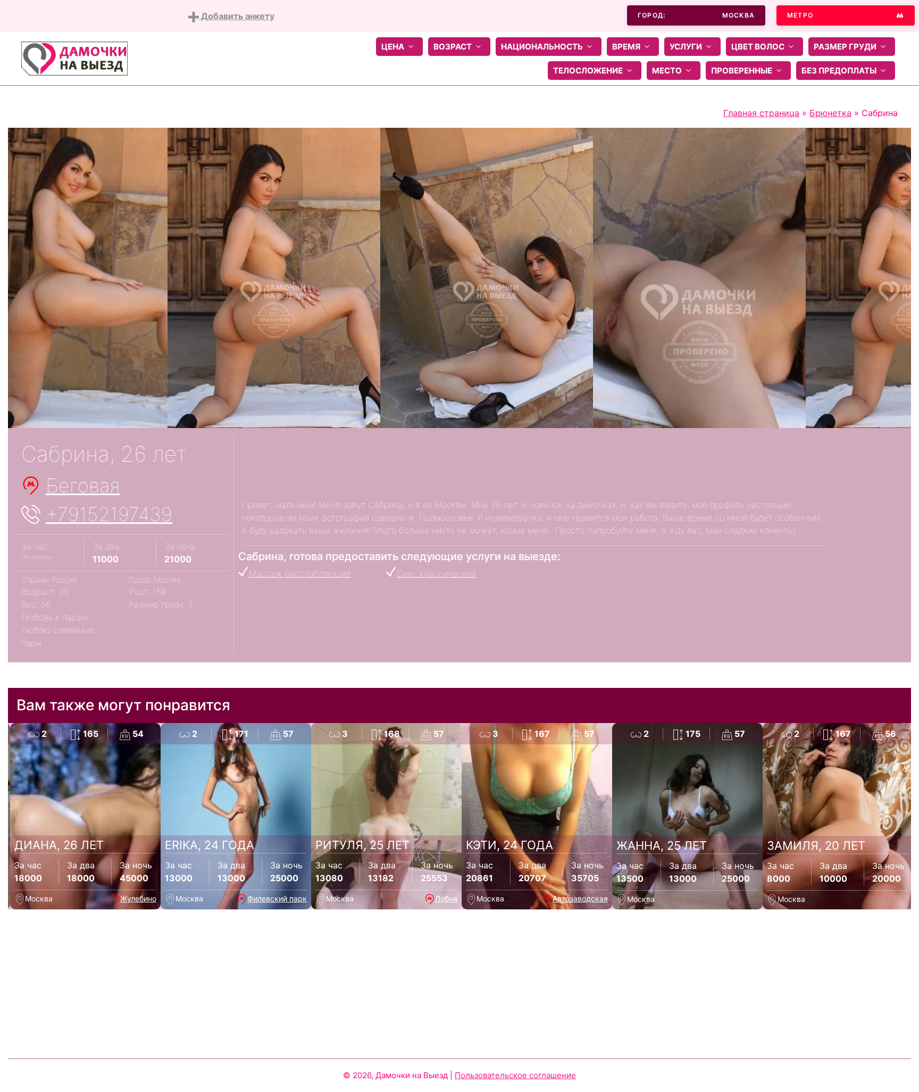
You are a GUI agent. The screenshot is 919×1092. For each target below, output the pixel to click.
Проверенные (741, 70)
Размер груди (845, 47)
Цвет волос (757, 47)
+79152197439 (109, 514)
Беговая (83, 485)
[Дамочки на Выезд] (74, 57)
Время (626, 47)
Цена (392, 47)
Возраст (452, 47)
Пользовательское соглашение (515, 1075)
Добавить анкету (236, 16)
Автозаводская (580, 898)
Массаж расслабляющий (300, 573)
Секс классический (436, 573)
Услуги (686, 47)
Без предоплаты (838, 70)
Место (667, 70)
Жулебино (138, 898)
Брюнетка (830, 113)
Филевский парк (277, 898)
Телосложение (588, 70)
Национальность (542, 47)
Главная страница (761, 113)
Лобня (446, 898)
